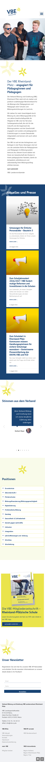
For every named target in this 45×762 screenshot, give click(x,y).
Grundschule (9, 488)
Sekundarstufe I (10, 493)
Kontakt (4, 738)
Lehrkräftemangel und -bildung (16, 536)
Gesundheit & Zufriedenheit (15, 518)
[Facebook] (38, 759)
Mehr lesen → (13, 241)
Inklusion (8, 527)
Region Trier (27, 755)
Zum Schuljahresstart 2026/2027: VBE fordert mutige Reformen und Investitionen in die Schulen (22, 282)
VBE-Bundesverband (30, 733)
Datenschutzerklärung (9, 742)
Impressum (5, 740)
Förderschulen (10, 497)
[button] (41, 13)
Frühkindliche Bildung (13, 510)
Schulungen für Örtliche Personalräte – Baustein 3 (21, 229)
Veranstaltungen (7, 735)
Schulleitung (9, 544)
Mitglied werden (7, 751)
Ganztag (8, 514)
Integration (9, 531)
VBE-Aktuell (6, 733)
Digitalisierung (10, 506)
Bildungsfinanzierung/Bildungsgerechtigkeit (21, 501)
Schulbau (8, 540)
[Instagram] (42, 759)
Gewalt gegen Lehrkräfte (14, 523)
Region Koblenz (28, 751)
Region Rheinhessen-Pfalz (32, 753)
